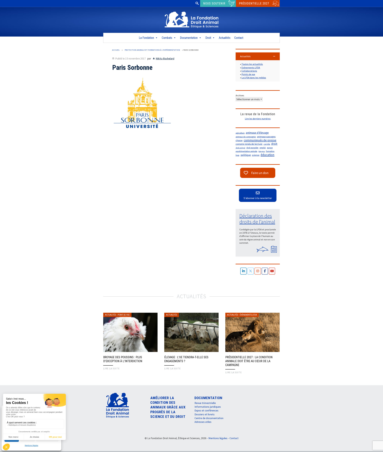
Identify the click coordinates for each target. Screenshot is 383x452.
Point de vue (124, 314)
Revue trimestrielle (205, 403)
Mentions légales (31, 445)
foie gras (262, 151)
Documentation (189, 38)
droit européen (252, 147)
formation (270, 151)
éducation (267, 155)
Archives (240, 95)
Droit (208, 38)
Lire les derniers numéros (258, 118)
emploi (263, 147)
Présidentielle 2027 (254, 3)
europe (270, 147)
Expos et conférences (206, 410)
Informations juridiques (207, 406)
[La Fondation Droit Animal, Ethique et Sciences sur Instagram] (257, 271)
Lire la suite (111, 368)
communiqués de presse (260, 140)
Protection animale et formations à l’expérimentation (152, 50)
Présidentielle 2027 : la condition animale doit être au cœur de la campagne (249, 361)
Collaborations (249, 70)
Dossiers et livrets (204, 414)
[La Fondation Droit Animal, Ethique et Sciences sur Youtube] (272, 271)
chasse (239, 140)
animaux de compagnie (246, 137)
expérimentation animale (246, 151)
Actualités (224, 38)
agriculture (240, 133)
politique (246, 155)
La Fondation (146, 38)
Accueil (116, 50)
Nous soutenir (214, 3)
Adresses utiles (202, 422)
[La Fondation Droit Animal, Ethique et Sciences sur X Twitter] (250, 271)
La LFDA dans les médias (253, 77)
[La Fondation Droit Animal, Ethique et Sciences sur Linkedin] (243, 271)
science (255, 155)
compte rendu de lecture (249, 144)
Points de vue (248, 74)
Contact (238, 38)
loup (237, 155)
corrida (267, 144)
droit (274, 143)
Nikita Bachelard (165, 58)
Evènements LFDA (250, 67)
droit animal (240, 148)
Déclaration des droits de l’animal (257, 219)
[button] (258, 56)
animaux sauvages (266, 136)
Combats (167, 38)
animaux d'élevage (257, 132)
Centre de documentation (208, 418)
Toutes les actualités (252, 64)
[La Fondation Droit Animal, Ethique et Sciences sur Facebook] (265, 271)
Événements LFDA (248, 314)
